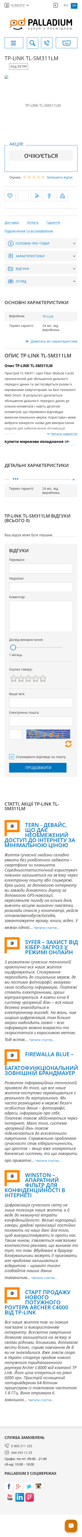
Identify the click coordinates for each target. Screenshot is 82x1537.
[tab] (41, 479)
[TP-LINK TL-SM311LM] (41, 105)
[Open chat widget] (71, 1526)
